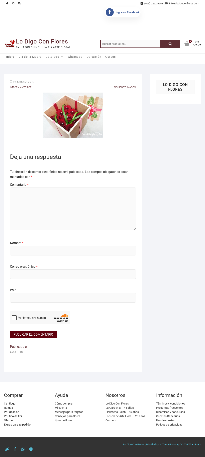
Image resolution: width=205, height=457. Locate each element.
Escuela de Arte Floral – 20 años (125, 416)
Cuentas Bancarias (168, 416)
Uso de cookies (165, 420)
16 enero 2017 (24, 81)
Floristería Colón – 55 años (122, 412)
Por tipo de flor (13, 416)
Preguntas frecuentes (169, 407)
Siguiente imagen (125, 87)
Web (13, 290)
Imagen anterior (20, 87)
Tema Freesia (170, 444)
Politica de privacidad (169, 424)
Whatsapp (75, 56)
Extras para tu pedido (17, 424)
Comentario (19, 185)
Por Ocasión (11, 412)
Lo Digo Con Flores (42, 41)
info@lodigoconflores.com (184, 3)
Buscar (170, 44)
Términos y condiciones (170, 403)
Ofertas (8, 420)
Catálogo (52, 56)
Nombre (16, 243)
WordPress (194, 444)
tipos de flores (63, 420)
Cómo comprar (64, 403)
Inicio (10, 56)
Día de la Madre (30, 56)
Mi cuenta (61, 407)
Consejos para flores (67, 416)
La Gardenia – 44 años (120, 407)
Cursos (110, 56)
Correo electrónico (24, 266)
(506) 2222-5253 (153, 3)
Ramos (8, 407)
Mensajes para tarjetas (69, 412)
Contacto (111, 420)
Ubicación (94, 56)
